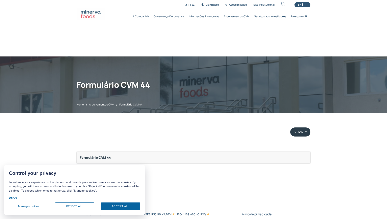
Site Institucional (264, 4)
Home (80, 104)
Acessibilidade (238, 4)
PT (305, 4)
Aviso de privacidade (257, 214)
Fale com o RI (299, 16)
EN (299, 4)
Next (108, 215)
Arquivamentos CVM (236, 16)
